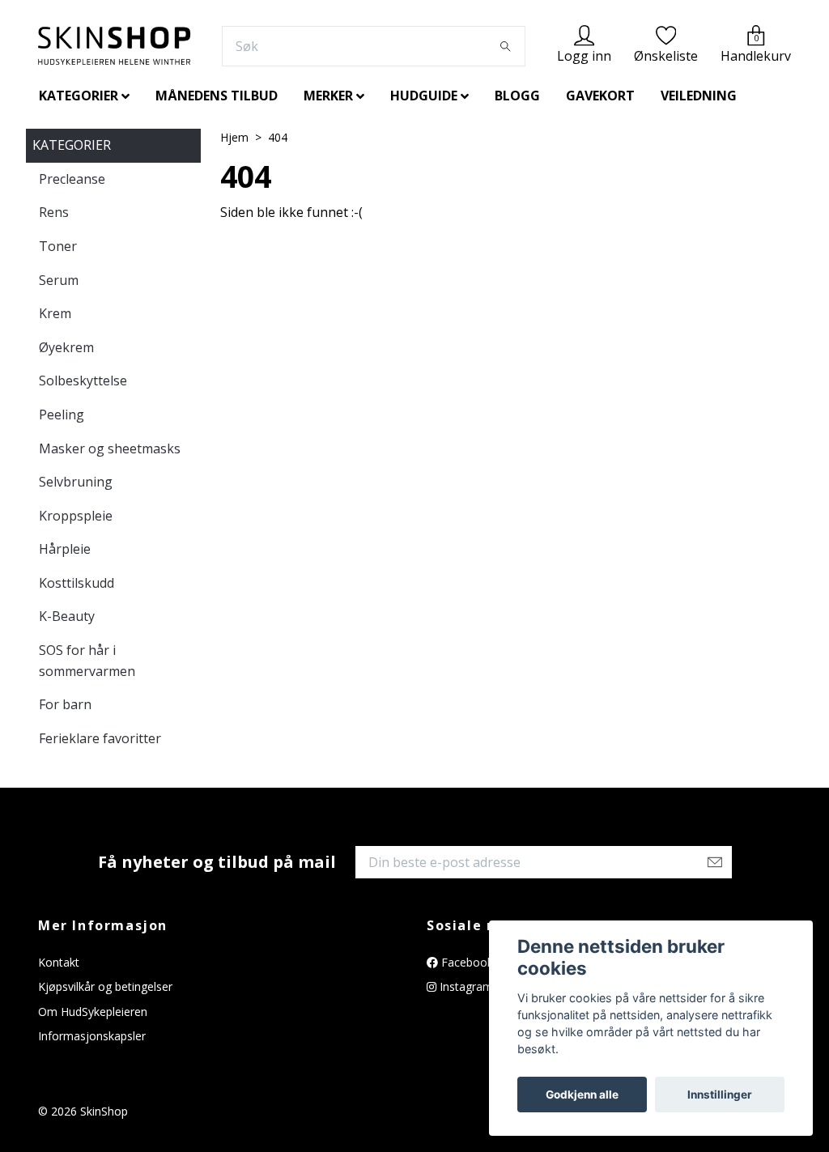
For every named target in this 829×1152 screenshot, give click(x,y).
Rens (54, 212)
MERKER (328, 95)
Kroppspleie (76, 516)
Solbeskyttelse (83, 380)
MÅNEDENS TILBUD (216, 95)
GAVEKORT (600, 95)
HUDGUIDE (423, 95)
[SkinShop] (114, 45)
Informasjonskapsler (92, 1036)
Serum (59, 280)
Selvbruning (76, 482)
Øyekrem (66, 347)
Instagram (464, 986)
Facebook (465, 962)
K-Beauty (67, 616)
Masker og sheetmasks (110, 448)
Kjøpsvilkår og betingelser (105, 986)
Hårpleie (65, 549)
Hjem (234, 137)
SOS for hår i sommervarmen (87, 660)
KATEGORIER (78, 95)
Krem (55, 313)
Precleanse (72, 179)
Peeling (61, 414)
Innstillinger (719, 1094)
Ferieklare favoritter (100, 738)
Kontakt (58, 962)
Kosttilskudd (76, 583)
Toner (58, 246)
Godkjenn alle (582, 1094)
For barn (65, 704)
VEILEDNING (699, 95)
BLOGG (517, 95)
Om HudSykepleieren (92, 1011)
